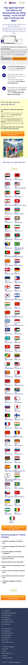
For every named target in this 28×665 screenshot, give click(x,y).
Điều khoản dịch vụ (7, 653)
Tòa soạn (4, 655)
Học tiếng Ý (5, 640)
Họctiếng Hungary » (19, 316)
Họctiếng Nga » (8, 410)
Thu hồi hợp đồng (7, 658)
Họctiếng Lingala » (9, 359)
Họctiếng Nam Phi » (19, 393)
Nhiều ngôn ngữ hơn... (8, 642)
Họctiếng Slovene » (19, 453)
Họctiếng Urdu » (18, 504)
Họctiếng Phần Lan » (19, 419)
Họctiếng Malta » (18, 376)
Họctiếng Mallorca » (9, 376)
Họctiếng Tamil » (18, 479)
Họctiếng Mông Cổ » (9, 393)
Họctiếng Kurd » (18, 342)
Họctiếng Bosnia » (9, 247)
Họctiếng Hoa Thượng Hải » (10, 317)
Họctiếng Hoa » (18, 307)
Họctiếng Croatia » (19, 264)
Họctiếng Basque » (19, 221)
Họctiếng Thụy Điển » (19, 487)
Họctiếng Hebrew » (19, 299)
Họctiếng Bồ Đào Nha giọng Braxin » (19, 248)
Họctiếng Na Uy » (8, 402)
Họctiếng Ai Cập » (9, 179)
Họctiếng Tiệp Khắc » (9, 496)
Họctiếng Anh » (8, 187)
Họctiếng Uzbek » (8, 513)
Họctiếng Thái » (8, 487)
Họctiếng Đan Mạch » (10, 273)
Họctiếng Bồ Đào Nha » (10, 256)
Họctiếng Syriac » (18, 462)
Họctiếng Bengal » (19, 239)
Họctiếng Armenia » (9, 213)
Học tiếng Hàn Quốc (8, 622)
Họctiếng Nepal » (18, 402)
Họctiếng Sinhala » (19, 444)
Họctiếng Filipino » (19, 282)
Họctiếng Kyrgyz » (9, 350)
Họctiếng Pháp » (8, 427)
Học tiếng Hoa (6, 624)
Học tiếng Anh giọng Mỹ (9, 613)
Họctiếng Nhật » (18, 410)
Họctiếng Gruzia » (9, 290)
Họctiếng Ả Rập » (18, 196)
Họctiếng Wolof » (18, 513)
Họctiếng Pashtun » (9, 419)
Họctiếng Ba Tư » (8, 230)
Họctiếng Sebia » (8, 444)
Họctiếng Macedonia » (20, 384)
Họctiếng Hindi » (8, 307)
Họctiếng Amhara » (9, 196)
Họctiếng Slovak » (9, 453)
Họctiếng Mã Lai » (18, 367)
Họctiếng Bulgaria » (19, 256)
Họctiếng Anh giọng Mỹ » (20, 187)
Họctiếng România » (19, 436)
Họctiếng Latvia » (18, 350)
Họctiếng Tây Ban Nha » (10, 470)
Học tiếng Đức (6, 617)
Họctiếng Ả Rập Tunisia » (20, 204)
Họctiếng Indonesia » (19, 324)
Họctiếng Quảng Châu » (10, 436)
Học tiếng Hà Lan (7, 619)
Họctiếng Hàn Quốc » (9, 299)
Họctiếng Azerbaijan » (19, 213)
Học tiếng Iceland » (9, 333)
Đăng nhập (5, 649)
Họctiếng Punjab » (19, 427)
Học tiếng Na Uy (7, 628)
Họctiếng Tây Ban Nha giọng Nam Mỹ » (10, 480)
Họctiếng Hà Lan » (19, 290)
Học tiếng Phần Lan (7, 633)
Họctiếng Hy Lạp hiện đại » (10, 325)
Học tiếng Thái (6, 637)
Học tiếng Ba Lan (7, 615)
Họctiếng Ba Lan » (9, 221)
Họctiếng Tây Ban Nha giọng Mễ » (20, 471)
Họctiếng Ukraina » (9, 504)
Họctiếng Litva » (18, 359)
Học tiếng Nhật (6, 631)
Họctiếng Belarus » (9, 239)
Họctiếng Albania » (19, 179)
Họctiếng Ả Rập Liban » (10, 204)
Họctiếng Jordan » (18, 333)
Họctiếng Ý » (12, 522)
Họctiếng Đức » (18, 273)
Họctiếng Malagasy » (9, 367)
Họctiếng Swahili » (9, 462)
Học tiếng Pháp (6, 635)
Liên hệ (4, 651)
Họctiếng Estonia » (9, 282)
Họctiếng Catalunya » (10, 264)
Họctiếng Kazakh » (9, 342)
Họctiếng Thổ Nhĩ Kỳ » (20, 496)
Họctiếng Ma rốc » (9, 384)
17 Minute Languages (8, 646)
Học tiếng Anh (6, 610)
